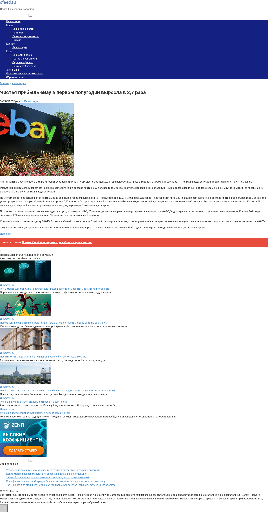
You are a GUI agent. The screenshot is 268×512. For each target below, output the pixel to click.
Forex (9, 51)
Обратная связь (15, 77)
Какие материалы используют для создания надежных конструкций (46, 473)
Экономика (12, 69)
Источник (5, 233)
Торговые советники (24, 58)
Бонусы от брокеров (24, 66)
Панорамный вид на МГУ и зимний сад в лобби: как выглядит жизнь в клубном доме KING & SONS (57, 390)
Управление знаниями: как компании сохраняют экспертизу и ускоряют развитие (53, 470)
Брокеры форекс (22, 54)
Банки (9, 25)
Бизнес (10, 43)
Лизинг (16, 40)
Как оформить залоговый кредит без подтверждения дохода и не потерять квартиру (55, 481)
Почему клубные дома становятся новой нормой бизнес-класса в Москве (43, 356)
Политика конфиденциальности (24, 73)
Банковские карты (23, 28)
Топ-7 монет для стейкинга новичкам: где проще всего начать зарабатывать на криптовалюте (54, 288)
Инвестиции (13, 21)
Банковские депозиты (25, 36)
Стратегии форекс (22, 62)
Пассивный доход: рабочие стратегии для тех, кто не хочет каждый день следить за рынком (53, 322)
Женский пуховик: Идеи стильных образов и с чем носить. (34, 401)
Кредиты (17, 32)
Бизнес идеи (19, 47)
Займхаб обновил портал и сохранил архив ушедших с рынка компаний (47, 477)
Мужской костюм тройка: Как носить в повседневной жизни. (35, 412)
